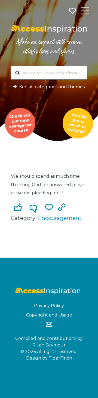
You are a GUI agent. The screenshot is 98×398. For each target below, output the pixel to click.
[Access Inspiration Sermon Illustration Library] (49, 29)
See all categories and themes (51, 86)
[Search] (18, 74)
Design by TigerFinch (49, 358)
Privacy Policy (49, 305)
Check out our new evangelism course (20, 123)
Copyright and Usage (49, 315)
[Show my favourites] (73, 11)
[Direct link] (62, 208)
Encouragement (60, 218)
